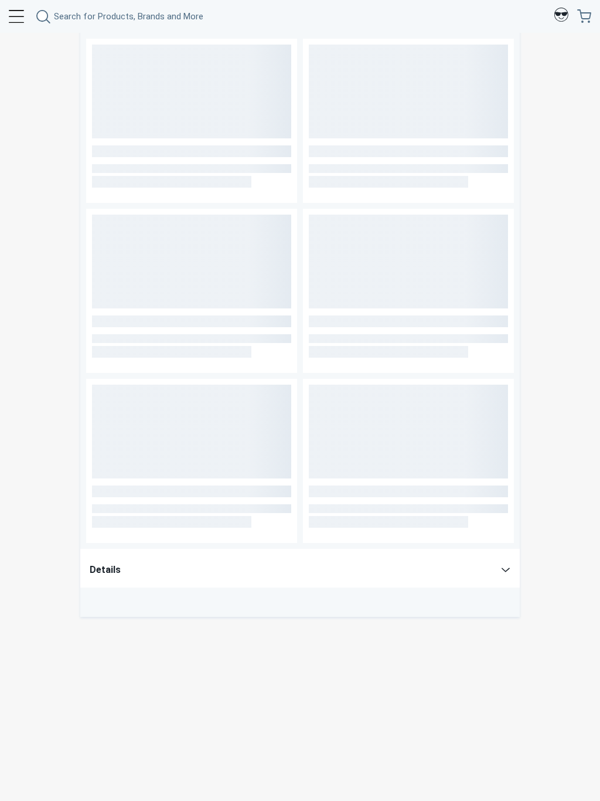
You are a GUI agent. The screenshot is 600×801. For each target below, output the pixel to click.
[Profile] (561, 16)
